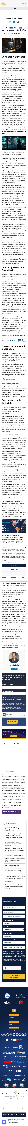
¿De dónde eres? (9, 920)
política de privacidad (9, 1121)
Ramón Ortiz (14, 665)
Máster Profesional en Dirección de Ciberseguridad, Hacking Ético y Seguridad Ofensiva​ (13, 645)
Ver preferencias (14, 574)
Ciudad (6, 927)
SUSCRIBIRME (12, 722)
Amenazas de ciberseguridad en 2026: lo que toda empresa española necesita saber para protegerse (14, 850)
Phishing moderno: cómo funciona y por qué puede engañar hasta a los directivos (14, 886)
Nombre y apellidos (8, 684)
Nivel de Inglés (8, 933)
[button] (25, 547)
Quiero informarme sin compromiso (14, 976)
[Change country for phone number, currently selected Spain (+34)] (5, 916)
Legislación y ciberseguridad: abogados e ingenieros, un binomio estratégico (14, 843)
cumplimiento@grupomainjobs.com (11, 794)
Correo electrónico (8, 691)
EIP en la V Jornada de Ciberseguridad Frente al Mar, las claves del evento (13, 829)
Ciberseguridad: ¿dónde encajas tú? (14, 855)
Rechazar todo (14, 569)
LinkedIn (14, 669)
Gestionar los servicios (13, 562)
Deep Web (19, 63)
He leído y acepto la (11, 806)
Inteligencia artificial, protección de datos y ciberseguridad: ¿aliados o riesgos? (14, 871)
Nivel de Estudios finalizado (12, 940)
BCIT (11, 280)
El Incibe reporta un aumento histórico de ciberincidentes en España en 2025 (15, 860)
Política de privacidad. (14, 699)
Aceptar (14, 565)
